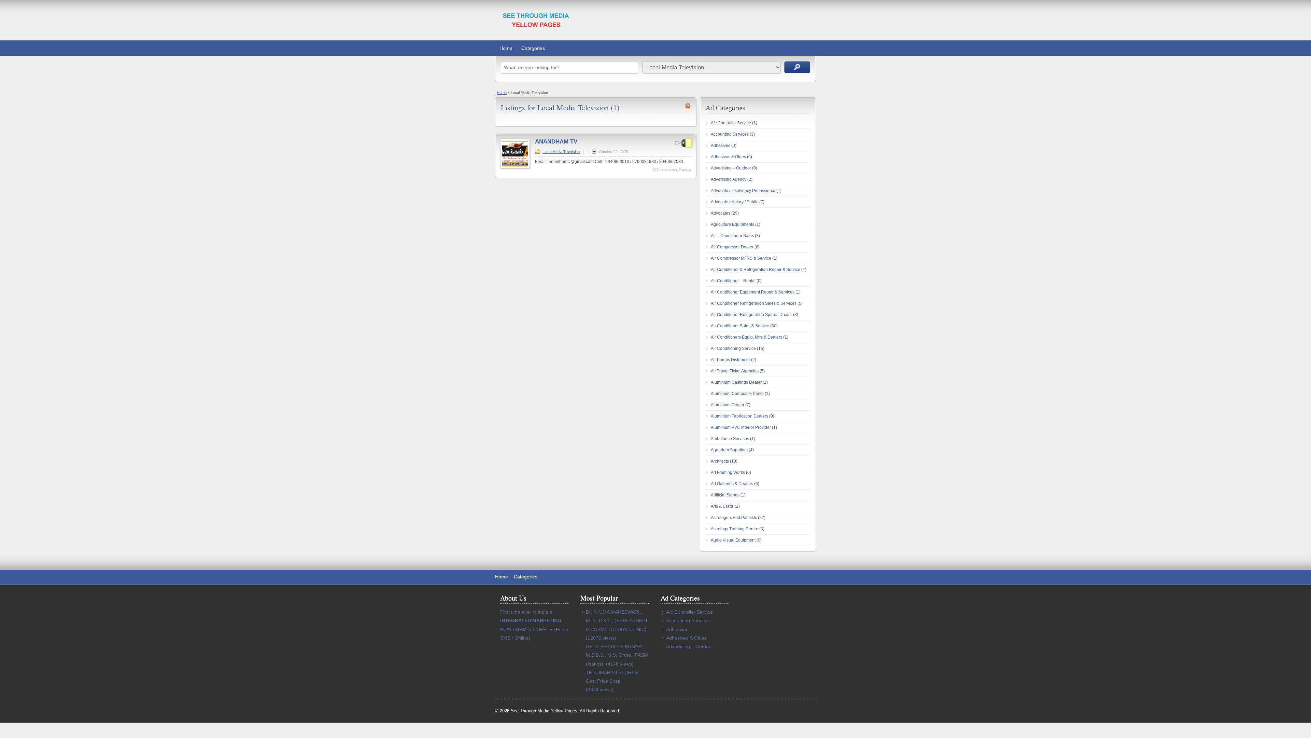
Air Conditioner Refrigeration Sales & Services (754, 303)
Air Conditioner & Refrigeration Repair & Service (755, 269)
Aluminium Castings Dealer (736, 382)
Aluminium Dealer (727, 404)
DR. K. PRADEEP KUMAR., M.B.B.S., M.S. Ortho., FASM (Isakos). (617, 655)
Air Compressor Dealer (732, 247)
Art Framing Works (728, 472)
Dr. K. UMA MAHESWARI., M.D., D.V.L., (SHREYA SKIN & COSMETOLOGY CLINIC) (616, 620)
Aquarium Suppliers (729, 450)
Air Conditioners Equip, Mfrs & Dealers (746, 337)
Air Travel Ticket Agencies (735, 371)
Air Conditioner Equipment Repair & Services (752, 292)
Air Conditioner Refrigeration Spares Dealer (751, 314)
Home (505, 48)
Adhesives (720, 145)
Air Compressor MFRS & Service (741, 258)
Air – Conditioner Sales (732, 235)
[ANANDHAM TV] (515, 167)
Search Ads (797, 67)
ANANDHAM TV (556, 141)
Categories (533, 48)
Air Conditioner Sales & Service (740, 326)
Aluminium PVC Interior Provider (741, 427)
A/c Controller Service (731, 123)
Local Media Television (561, 152)
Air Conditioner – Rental (733, 280)
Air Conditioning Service (733, 348)
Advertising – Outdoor (731, 168)
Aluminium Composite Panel (737, 393)
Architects (720, 461)
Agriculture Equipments (732, 224)
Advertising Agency (728, 179)
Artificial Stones (725, 495)
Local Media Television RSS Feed (688, 106)
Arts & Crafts (722, 506)
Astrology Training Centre (734, 529)
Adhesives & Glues (728, 156)
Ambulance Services (730, 438)
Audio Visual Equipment (733, 540)
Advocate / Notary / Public (734, 202)
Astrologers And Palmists (734, 517)
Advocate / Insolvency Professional (743, 190)
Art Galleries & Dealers (732, 483)
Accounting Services (730, 134)
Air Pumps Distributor (730, 359)
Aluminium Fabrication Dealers (739, 416)
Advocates (720, 213)
